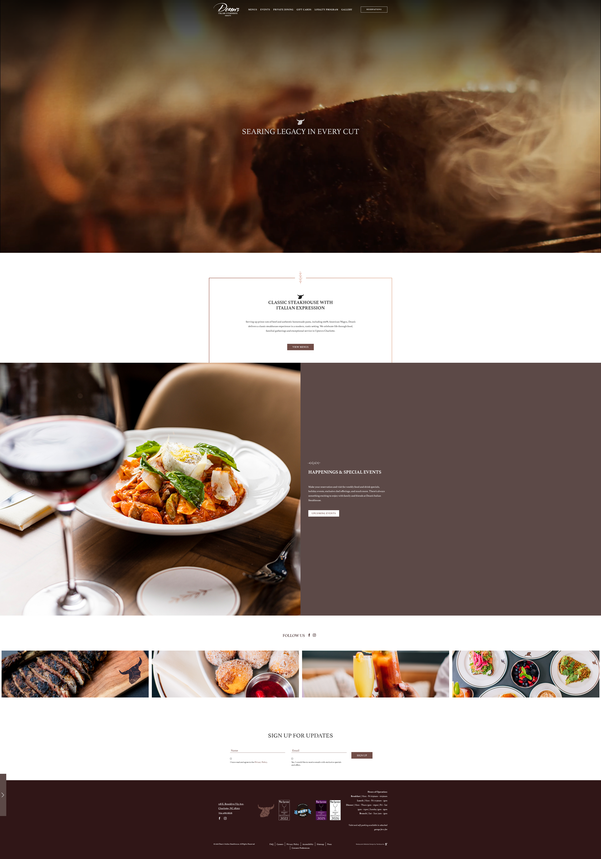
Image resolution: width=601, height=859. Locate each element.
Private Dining (283, 9)
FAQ (271, 844)
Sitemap (320, 844)
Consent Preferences (301, 847)
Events (265, 9)
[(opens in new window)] (284, 810)
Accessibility (307, 844)
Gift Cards (304, 9)
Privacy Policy (261, 761)
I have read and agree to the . (248, 761)
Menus (252, 9)
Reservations (374, 9)
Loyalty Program (326, 9)
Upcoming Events (324, 513)
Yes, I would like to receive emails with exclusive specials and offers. (316, 763)
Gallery (346, 9)
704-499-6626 (225, 812)
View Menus (301, 347)
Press (329, 844)
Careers (280, 844)
